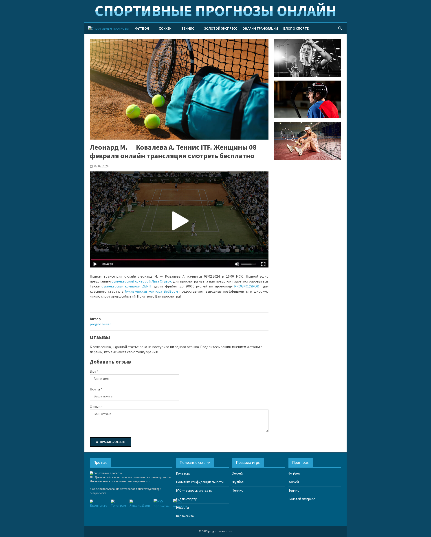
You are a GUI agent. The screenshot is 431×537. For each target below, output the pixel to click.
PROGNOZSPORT (247, 286)
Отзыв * (96, 406)
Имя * (94, 371)
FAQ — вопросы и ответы (194, 490)
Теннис (187, 28)
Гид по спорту (186, 499)
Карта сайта (185, 516)
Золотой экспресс (220, 28)
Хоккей (165, 28)
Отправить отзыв (110, 442)
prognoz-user (100, 324)
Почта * (96, 389)
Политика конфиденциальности (200, 482)
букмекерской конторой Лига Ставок (142, 281)
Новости (182, 507)
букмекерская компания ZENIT (126, 286)
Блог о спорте (296, 28)
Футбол (142, 28)
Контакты (183, 473)
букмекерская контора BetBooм (151, 291)
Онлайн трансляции (260, 28)
